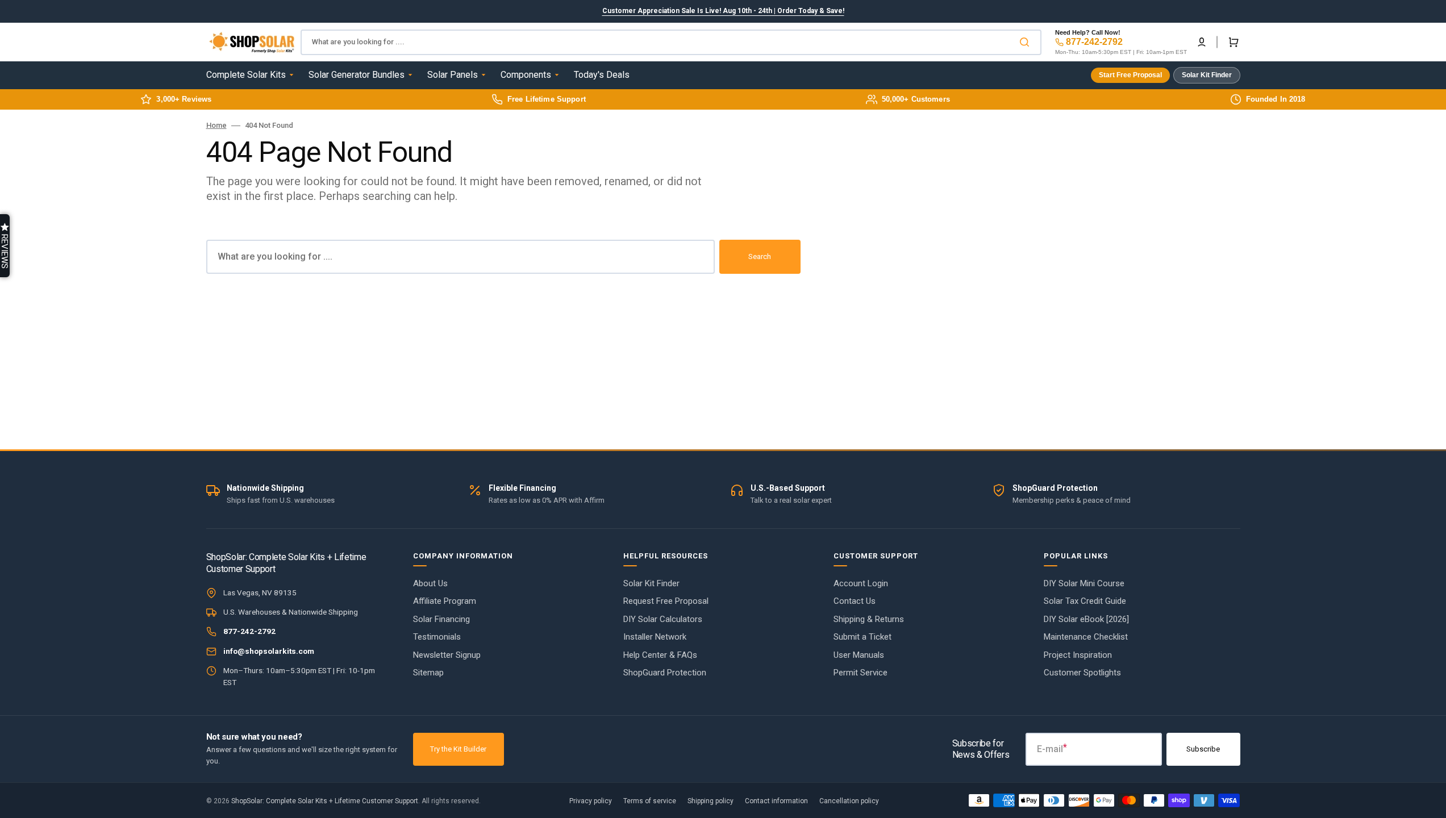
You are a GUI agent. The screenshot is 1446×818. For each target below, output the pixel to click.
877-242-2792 (1094, 42)
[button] (1201, 42)
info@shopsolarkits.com (268, 651)
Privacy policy (590, 801)
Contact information (776, 801)
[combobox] (671, 42)
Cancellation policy (849, 801)
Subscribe (1203, 749)
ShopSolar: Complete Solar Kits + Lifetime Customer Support (324, 801)
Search (759, 256)
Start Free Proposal (1130, 75)
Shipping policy (710, 801)
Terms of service (649, 801)
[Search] (1026, 42)
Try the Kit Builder (458, 749)
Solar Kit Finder (1207, 75)
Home (216, 125)
